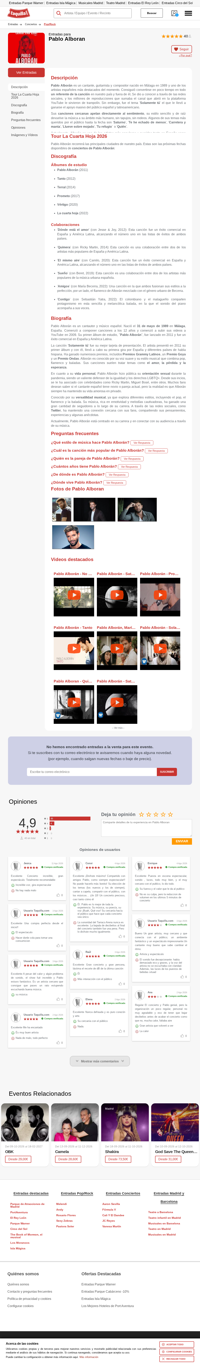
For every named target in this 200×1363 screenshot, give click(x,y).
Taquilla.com (16, 10)
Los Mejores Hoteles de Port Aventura (107, 1306)
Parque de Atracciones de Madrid (27, 1205)
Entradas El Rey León (143, 3)
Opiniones (18, 127)
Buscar (151, 13)
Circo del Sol (18, 1229)
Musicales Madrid (91, 3)
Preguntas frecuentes (26, 120)
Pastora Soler (65, 1226)
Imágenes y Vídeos (24, 135)
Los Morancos (19, 1242)
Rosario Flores (66, 1215)
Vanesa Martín (111, 1226)
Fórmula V (109, 1209)
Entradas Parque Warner (26, 3)
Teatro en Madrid (159, 1229)
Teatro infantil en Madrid (164, 1217)
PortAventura (19, 1212)
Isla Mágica (17, 1248)
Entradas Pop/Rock (77, 1193)
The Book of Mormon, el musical (26, 1236)
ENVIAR (182, 841)
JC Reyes (108, 1220)
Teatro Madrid (115, 3)
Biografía (17, 112)
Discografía (19, 105)
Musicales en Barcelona (164, 1223)
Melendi (61, 1204)
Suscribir (167, 771)
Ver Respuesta (142, 442)
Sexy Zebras (64, 1220)
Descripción (19, 87)
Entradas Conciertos (123, 1193)
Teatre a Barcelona (160, 1212)
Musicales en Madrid (162, 1234)
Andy (59, 1209)
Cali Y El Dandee (113, 1215)
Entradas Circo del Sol (177, 3)
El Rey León (18, 1217)
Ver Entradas (26, 72)
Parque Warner (20, 1223)
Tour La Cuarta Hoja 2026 (25, 96)
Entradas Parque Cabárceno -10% (105, 1291)
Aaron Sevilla (111, 1204)
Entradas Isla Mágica (60, 3)
